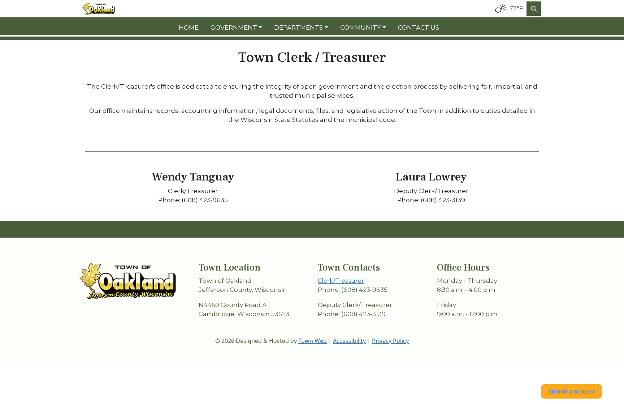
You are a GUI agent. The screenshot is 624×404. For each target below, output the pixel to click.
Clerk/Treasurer (341, 280)
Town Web (312, 341)
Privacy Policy (390, 341)
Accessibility (349, 341)
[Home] (98, 9)
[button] (239, 27)
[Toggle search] (533, 8)
